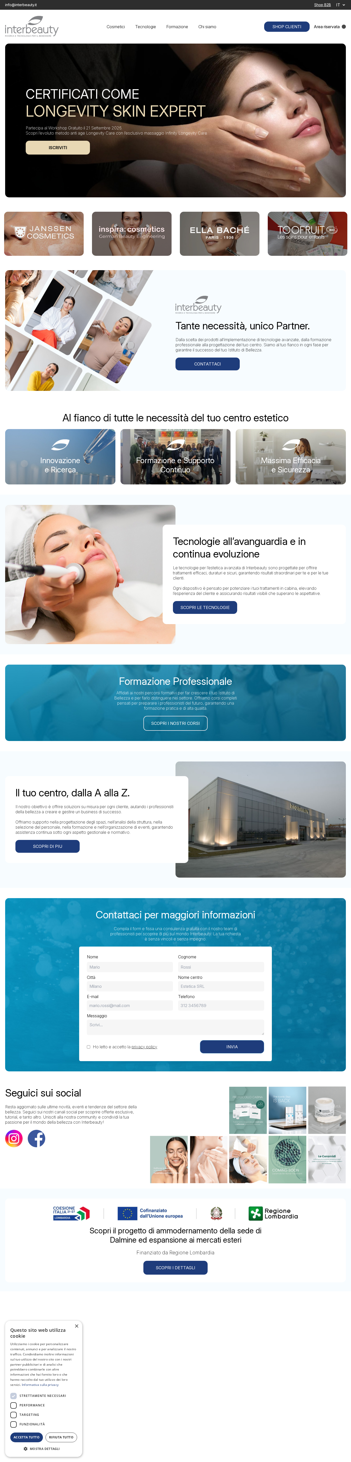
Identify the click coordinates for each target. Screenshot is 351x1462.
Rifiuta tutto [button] (61, 1437)
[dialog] (43, 1389)
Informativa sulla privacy (40, 1385)
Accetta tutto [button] (27, 1437)
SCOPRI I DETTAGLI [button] (175, 1267)
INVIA (232, 1046)
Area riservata (327, 26)
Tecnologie (145, 26)
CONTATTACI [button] (207, 364)
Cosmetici (116, 26)
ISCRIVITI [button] (58, 147)
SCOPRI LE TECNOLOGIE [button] (205, 607)
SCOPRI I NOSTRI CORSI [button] (175, 723)
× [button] (76, 1326)
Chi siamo (207, 26)
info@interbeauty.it (21, 5)
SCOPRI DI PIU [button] (47, 846)
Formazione (177, 26)
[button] (43, 1449)
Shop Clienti (286, 26)
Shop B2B (322, 5)
